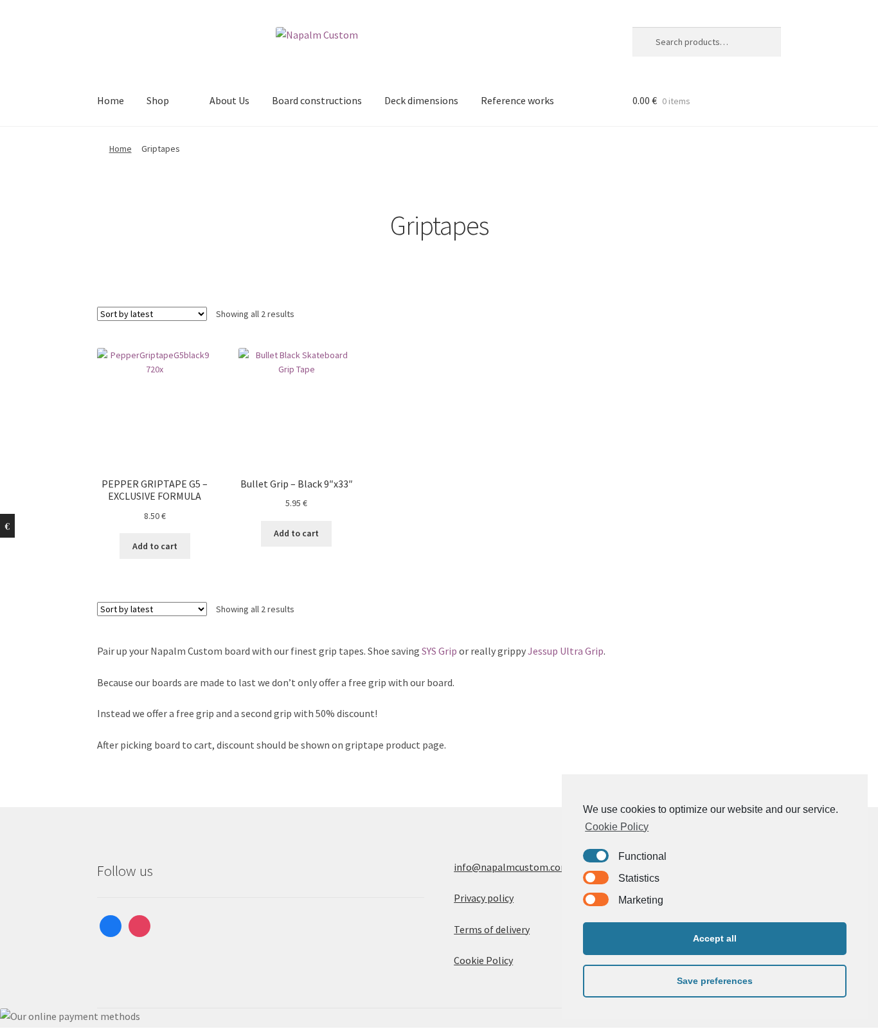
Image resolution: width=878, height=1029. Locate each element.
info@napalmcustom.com (511, 867)
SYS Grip (439, 650)
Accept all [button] (715, 938)
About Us (229, 100)
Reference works (517, 100)
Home (110, 100)
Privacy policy (484, 897)
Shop (158, 100)
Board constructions (317, 100)
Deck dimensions (421, 100)
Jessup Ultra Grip (566, 650)
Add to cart (154, 546)
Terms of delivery (492, 929)
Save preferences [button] (715, 981)
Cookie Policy (483, 960)
